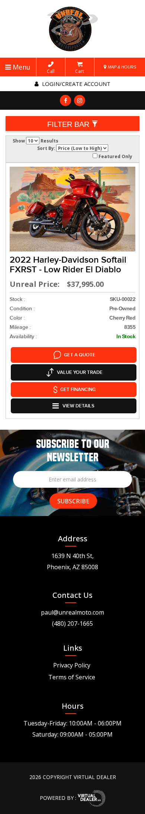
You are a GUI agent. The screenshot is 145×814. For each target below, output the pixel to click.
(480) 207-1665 (72, 623)
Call (51, 71)
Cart (79, 71)
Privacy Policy (71, 665)
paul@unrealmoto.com (72, 612)
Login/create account (75, 83)
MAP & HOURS (121, 67)
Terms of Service (71, 677)
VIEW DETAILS (78, 406)
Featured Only (114, 156)
